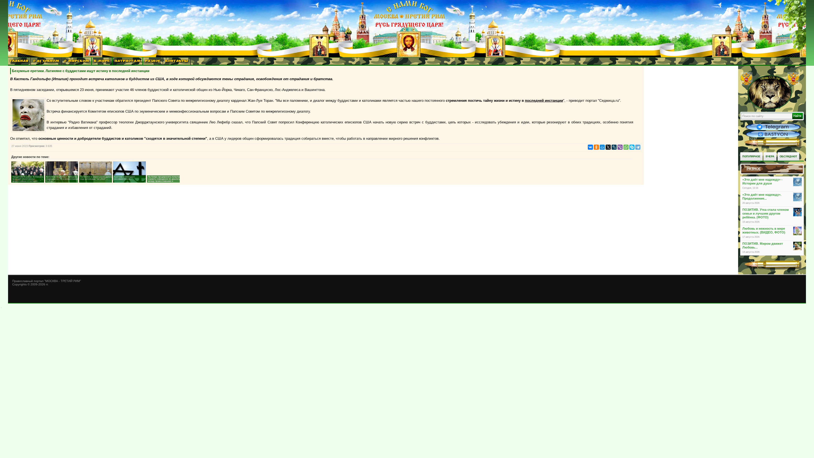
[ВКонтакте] (590, 147)
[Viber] (620, 147)
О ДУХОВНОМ (46, 61)
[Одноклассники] (596, 147)
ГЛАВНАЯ (19, 61)
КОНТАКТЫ (176, 61)
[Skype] (631, 147)
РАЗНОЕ (152, 61)
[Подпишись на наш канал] (773, 129)
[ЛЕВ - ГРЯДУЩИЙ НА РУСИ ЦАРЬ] (770, 108)
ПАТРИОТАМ (127, 61)
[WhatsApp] (626, 147)
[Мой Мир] (602, 147)
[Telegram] (637, 147)
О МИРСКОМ (76, 61)
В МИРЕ (102, 61)
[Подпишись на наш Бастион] (773, 136)
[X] (608, 147)
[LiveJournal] (614, 147)
